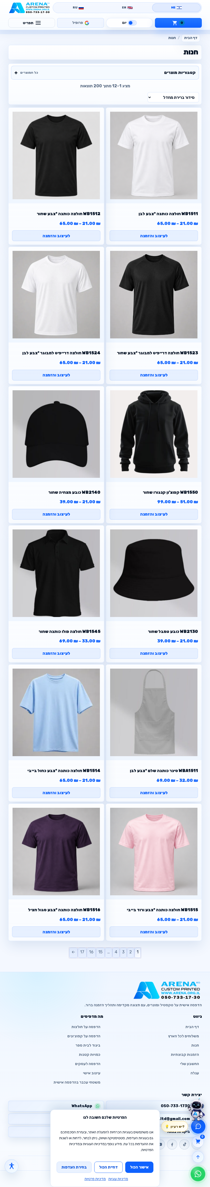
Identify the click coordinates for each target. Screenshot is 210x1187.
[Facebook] (172, 1144)
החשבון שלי (189, 1064)
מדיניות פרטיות (95, 1179)
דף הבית (190, 38)
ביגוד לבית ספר (88, 1045)
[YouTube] (160, 1144)
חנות (195, 1045)
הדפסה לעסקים (87, 1064)
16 (91, 951)
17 (82, 951)
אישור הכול (139, 1167)
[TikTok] (184, 1144)
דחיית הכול (108, 1167)
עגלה (195, 1073)
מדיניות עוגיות (118, 1179)
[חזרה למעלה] (198, 1157)
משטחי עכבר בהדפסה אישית (77, 1082)
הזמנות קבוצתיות (185, 1054)
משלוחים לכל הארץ (183, 1036)
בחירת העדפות (74, 1167)
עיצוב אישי (91, 1073)
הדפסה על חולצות (85, 1027)
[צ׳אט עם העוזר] (196, 1108)
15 (100, 951)
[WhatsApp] (198, 1173)
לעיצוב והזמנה (154, 235)
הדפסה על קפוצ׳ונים (83, 1036)
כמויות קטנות (89, 1054)
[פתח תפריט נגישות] (11, 1166)
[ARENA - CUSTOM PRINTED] (29, 7)
